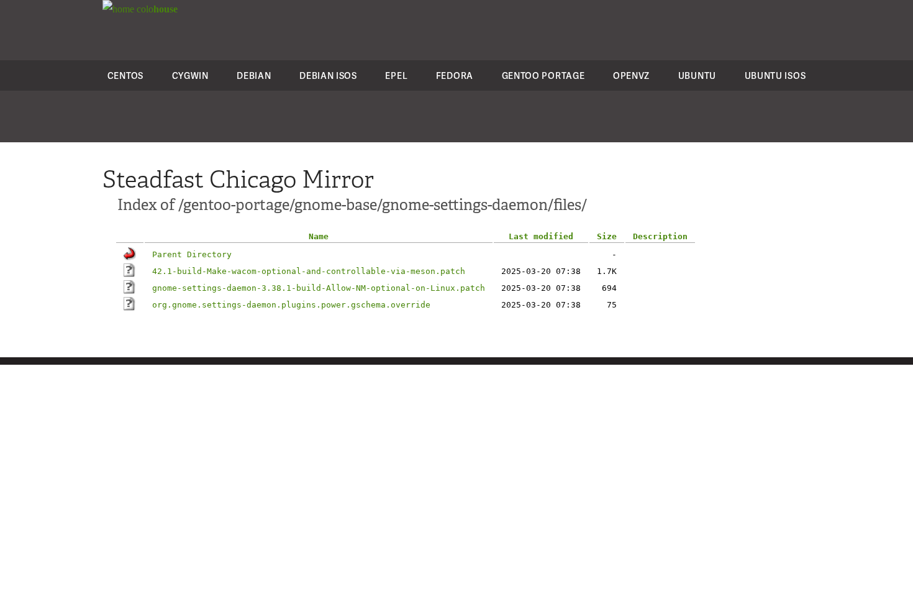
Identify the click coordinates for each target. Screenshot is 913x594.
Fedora (454, 75)
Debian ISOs (328, 75)
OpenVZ (631, 75)
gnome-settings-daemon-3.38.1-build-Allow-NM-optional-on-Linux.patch (318, 288)
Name (319, 236)
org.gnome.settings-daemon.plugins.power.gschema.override (291, 304)
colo (156, 9)
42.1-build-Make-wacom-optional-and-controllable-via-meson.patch (308, 271)
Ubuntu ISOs (775, 75)
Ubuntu (697, 75)
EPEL (396, 75)
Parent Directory (192, 254)
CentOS (125, 75)
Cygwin (190, 75)
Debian (254, 75)
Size (607, 236)
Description (660, 236)
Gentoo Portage (543, 75)
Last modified (541, 236)
